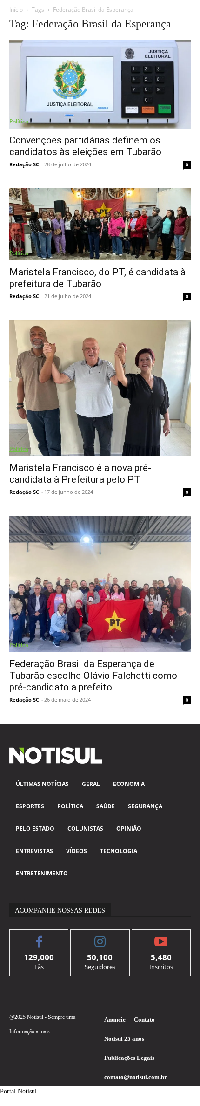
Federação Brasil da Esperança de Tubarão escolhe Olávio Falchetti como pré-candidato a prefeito (93, 675)
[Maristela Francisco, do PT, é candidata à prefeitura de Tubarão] (100, 224)
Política (18, 121)
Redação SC (24, 164)
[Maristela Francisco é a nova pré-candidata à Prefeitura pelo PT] (100, 388)
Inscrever (161, 936)
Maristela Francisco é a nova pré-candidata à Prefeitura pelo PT (80, 473)
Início (16, 10)
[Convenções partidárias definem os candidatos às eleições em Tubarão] (100, 84)
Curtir (39, 936)
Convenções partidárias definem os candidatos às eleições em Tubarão (85, 146)
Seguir (100, 936)
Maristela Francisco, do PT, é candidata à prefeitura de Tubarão (97, 277)
